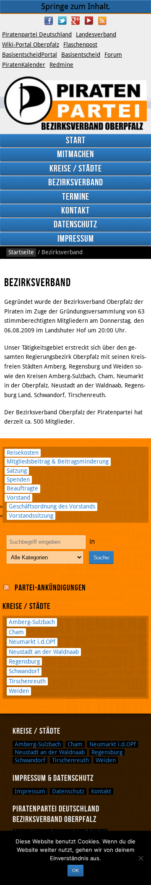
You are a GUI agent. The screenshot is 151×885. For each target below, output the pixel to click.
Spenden (18, 479)
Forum (113, 54)
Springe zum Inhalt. (75, 6)
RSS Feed (102, 20)
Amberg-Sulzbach (32, 622)
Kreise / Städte (75, 168)
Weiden (19, 690)
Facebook (48, 20)
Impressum (75, 239)
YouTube (89, 20)
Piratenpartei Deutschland (37, 34)
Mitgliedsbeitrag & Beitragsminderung (58, 461)
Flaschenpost (80, 44)
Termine (75, 197)
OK (75, 870)
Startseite (21, 252)
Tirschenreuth (27, 681)
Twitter (62, 20)
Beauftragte (22, 488)
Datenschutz (75, 224)
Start (76, 140)
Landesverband (96, 34)
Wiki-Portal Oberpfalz (30, 44)
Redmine (61, 64)
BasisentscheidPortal (29, 54)
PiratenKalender (23, 64)
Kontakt (75, 210)
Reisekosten (23, 452)
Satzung (17, 470)
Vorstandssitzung (31, 515)
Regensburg (24, 661)
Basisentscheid (80, 54)
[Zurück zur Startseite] (75, 103)
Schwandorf (24, 671)
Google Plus (75, 20)
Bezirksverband (75, 182)
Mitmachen (75, 154)
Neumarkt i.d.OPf (32, 641)
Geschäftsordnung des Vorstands (52, 506)
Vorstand (18, 497)
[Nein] (140, 858)
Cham (16, 632)
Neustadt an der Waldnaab (44, 651)
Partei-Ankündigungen (50, 588)
